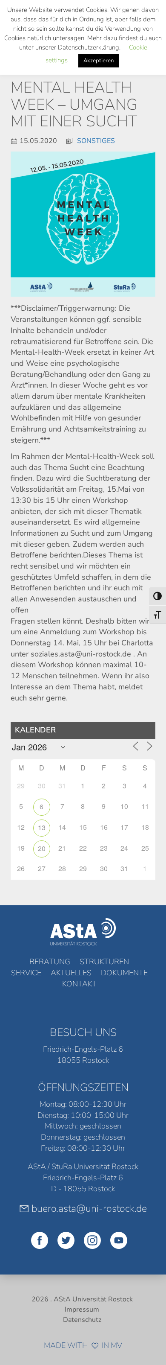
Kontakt (79, 984)
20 (42, 848)
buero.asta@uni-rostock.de (89, 1208)
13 (42, 827)
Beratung (49, 962)
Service (26, 973)
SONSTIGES (96, 141)
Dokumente (124, 973)
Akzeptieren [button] (98, 60)
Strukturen (104, 962)
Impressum (82, 1309)
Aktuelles (71, 973)
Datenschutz (82, 1319)
